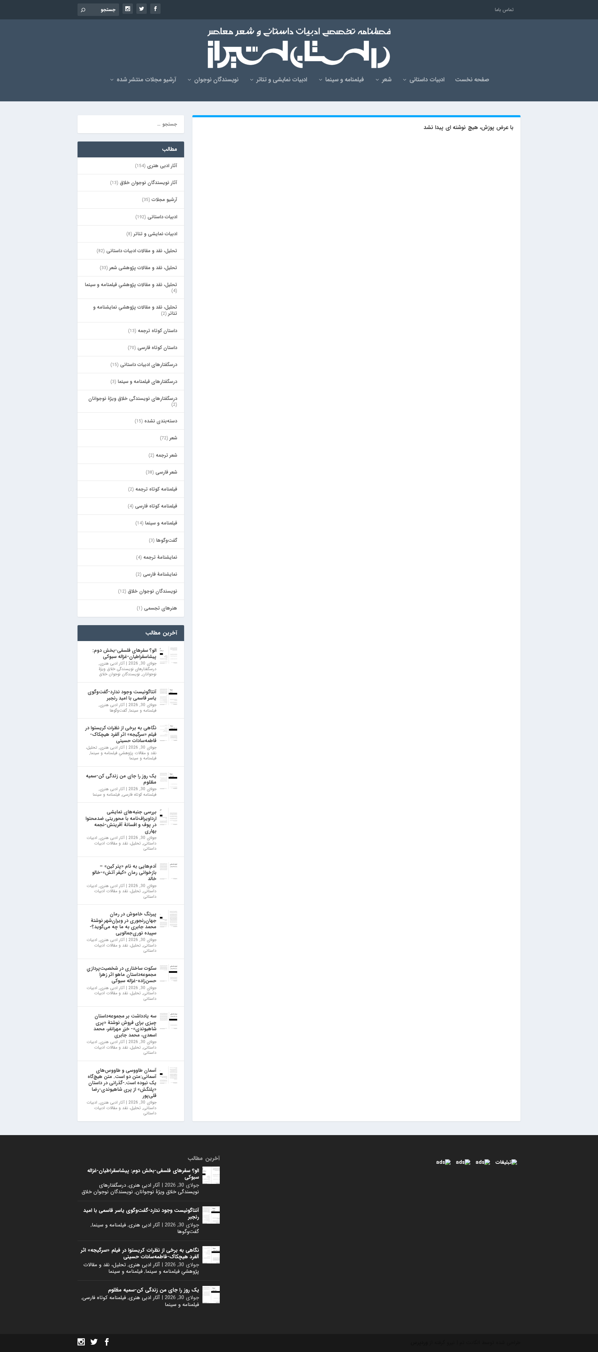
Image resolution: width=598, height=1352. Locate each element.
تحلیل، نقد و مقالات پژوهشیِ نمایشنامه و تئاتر (135, 310)
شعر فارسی (166, 472)
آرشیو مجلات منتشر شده (146, 80)
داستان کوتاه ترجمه (157, 331)
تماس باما (504, 9)
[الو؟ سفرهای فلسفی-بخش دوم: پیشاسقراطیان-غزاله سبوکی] (168, 655)
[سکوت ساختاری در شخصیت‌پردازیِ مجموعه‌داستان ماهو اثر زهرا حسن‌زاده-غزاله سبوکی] (168, 972)
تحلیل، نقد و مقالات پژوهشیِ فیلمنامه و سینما (131, 285)
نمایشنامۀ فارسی (160, 574)
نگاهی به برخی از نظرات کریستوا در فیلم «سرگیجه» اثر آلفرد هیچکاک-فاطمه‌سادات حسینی (120, 734)
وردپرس (419, 1343)
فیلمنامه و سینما (344, 80)
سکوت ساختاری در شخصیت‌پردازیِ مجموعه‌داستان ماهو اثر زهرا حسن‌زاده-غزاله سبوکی (121, 975)
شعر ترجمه (166, 455)
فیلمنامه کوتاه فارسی (156, 506)
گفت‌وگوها (166, 540)
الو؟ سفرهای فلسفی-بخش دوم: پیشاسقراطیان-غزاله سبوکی (124, 653)
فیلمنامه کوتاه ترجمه (156, 489)
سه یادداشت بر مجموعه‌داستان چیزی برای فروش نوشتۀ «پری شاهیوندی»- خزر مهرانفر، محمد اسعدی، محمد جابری (124, 1025)
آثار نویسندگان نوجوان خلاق (148, 182)
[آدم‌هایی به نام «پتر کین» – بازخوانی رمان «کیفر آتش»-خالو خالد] (168, 870)
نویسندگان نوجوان (216, 80)
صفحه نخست (472, 80)
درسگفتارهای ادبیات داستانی (148, 364)
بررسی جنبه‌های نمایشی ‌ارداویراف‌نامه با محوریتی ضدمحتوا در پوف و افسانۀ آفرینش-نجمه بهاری (120, 821)
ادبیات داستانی (427, 80)
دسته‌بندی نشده (160, 421)
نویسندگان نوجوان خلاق (152, 591)
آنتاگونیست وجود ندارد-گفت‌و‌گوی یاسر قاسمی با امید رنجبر (122, 695)
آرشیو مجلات (164, 199)
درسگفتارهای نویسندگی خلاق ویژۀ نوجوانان (132, 398)
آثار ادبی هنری (162, 166)
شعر (386, 80)
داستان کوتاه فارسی (157, 347)
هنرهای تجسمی (160, 608)
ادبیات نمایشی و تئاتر (281, 80)
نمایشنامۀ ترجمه (160, 557)
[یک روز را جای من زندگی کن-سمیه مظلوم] (168, 780)
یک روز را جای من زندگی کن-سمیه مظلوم (121, 779)
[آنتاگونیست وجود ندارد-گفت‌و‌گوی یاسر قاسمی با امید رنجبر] (168, 696)
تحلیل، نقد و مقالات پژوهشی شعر (143, 268)
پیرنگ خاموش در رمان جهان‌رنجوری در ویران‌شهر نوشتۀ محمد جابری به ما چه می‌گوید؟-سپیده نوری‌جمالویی (123, 923)
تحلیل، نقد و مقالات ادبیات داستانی (141, 251)
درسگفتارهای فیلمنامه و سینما (147, 381)
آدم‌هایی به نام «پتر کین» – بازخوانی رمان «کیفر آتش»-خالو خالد (124, 872)
